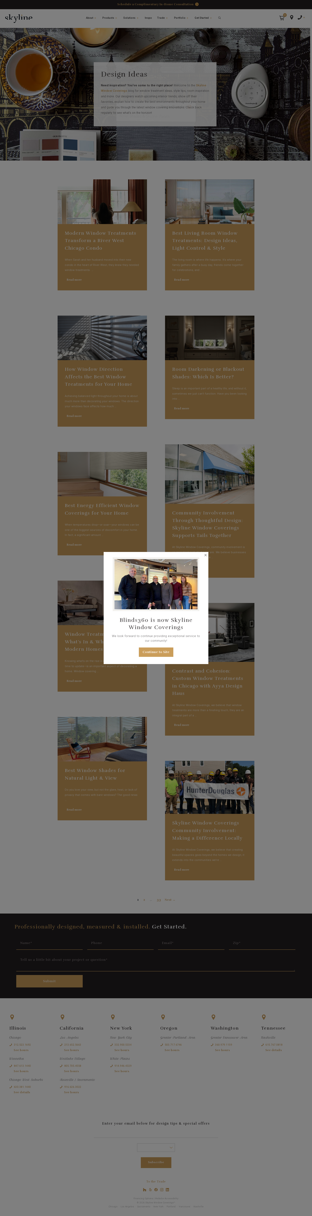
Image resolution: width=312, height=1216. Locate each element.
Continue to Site (156, 652)
